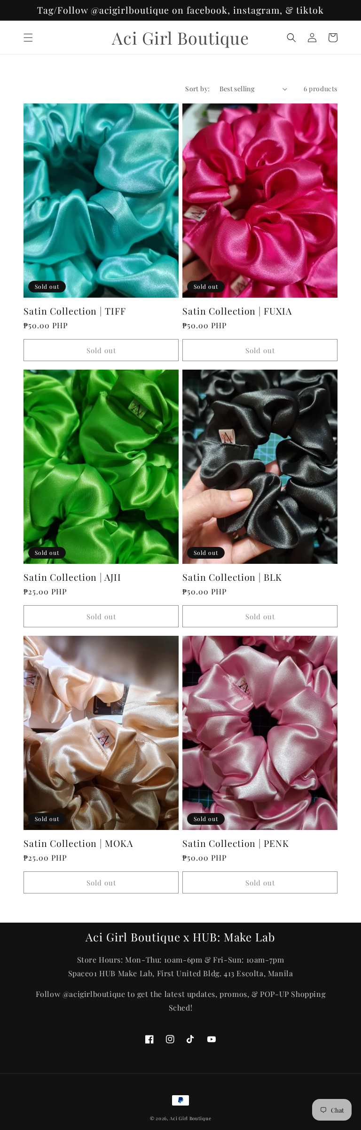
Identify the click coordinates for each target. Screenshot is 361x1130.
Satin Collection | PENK (235, 843)
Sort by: (197, 88)
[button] (28, 37)
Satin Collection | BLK (232, 577)
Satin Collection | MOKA (78, 843)
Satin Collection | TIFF (75, 311)
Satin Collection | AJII (72, 577)
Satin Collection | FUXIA (237, 311)
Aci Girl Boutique (190, 1118)
